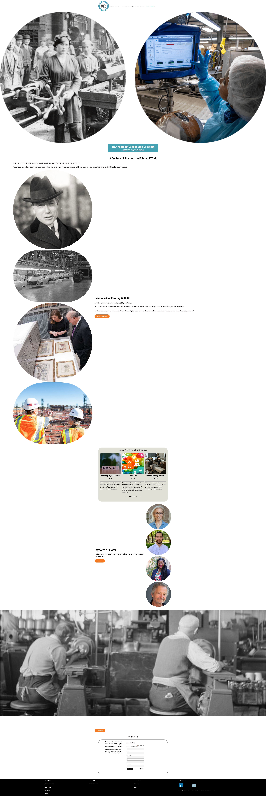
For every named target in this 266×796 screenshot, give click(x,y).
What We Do (48, 787)
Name (128, 751)
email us (116, 751)
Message (129, 763)
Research (136, 783)
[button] (125, 497)
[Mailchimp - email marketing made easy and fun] (142, 770)
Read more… (114, 489)
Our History (47, 790)
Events (135, 787)
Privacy (46, 793)
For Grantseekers (93, 783)
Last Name (129, 755)
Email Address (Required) (133, 746)
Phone (128, 759)
